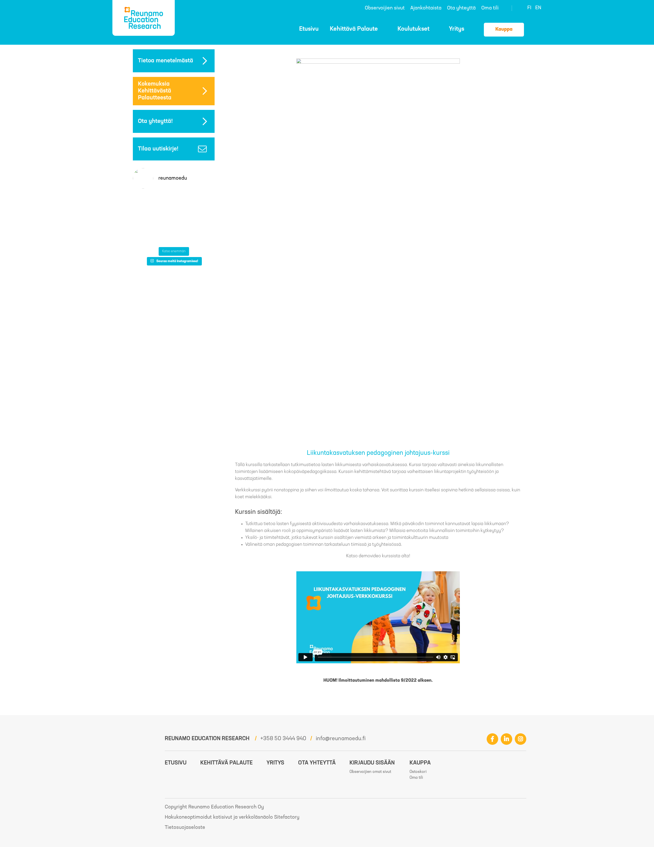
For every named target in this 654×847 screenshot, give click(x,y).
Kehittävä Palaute (354, 29)
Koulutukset (413, 29)
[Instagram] (520, 739)
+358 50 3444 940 (283, 739)
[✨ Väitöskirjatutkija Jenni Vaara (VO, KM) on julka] (173, 235)
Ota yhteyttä (461, 8)
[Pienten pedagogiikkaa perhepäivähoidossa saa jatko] (145, 202)
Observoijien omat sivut (370, 772)
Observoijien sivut (385, 8)
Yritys (456, 29)
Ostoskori (537, 28)
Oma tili (490, 8)
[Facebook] (492, 739)
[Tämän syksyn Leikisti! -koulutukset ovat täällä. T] (173, 202)
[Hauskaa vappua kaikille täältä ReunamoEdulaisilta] (202, 235)
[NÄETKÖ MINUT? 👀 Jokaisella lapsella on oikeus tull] (145, 219)
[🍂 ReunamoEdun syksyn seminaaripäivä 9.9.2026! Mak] (202, 202)
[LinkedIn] (506, 739)
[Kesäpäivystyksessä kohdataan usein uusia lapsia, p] (202, 219)
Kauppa (503, 29)
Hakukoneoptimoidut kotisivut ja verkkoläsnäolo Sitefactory (232, 817)
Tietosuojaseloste (185, 827)
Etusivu (309, 29)
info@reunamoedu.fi (341, 739)
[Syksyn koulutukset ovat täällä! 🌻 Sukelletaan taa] (145, 235)
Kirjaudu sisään (372, 763)
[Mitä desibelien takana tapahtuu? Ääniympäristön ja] (173, 219)
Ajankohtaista (425, 8)
